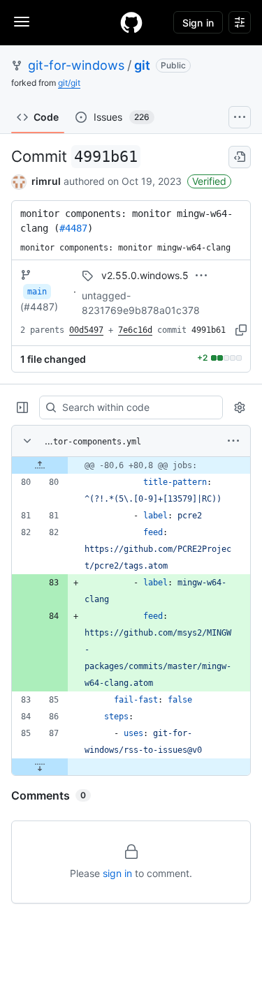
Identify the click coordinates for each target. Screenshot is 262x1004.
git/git (69, 82)
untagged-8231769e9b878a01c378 (141, 303)
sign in (117, 873)
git (142, 65)
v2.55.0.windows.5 (145, 275)
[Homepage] (131, 22)
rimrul (46, 181)
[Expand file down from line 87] (40, 766)
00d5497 (86, 330)
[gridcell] (131, 465)
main (37, 292)
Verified (209, 181)
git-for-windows (76, 65)
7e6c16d (135, 330)
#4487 (73, 228)
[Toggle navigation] (21, 21)
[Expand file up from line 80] (40, 465)
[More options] (233, 441)
